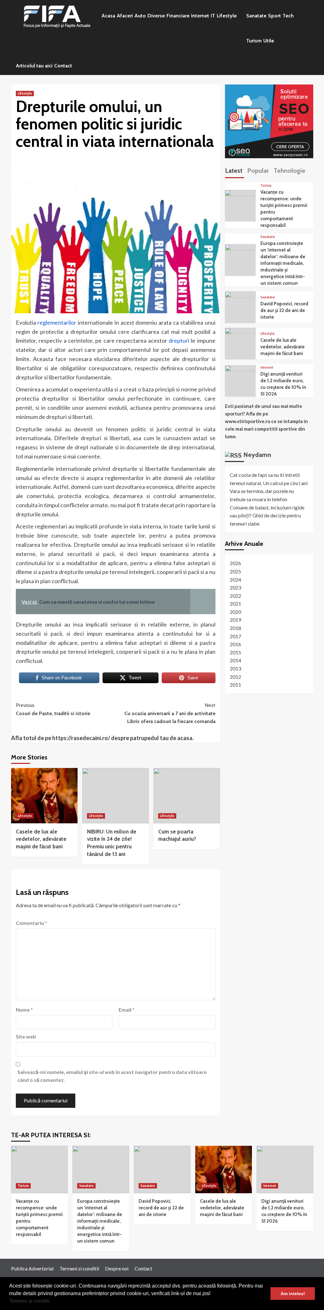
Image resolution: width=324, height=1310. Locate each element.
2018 (235, 628)
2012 (235, 677)
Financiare (178, 16)
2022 (235, 596)
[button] (52, 1302)
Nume (24, 1010)
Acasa (108, 16)
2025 (235, 571)
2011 (235, 685)
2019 (235, 620)
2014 (235, 660)
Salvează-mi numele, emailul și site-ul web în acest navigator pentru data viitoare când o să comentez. (112, 1076)
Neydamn (257, 454)
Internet (200, 16)
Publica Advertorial (32, 1268)
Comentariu (31, 923)
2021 (235, 604)
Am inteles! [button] (293, 1293)
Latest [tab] (233, 170)
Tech (288, 16)
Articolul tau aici (34, 66)
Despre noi (116, 1268)
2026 (235, 563)
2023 (235, 587)
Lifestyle (227, 16)
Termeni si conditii (29, 1301)
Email (126, 1010)
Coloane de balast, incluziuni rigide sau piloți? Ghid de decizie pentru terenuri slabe (267, 515)
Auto (140, 16)
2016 (235, 644)
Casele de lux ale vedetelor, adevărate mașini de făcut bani (41, 839)
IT (213, 16)
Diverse (156, 16)
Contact (63, 66)
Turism (254, 41)
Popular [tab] (258, 170)
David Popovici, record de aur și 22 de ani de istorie (284, 310)
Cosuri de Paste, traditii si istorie (53, 709)
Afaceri (125, 16)
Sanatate (256, 16)
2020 (235, 612)
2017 (235, 636)
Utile (268, 41)
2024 (235, 580)
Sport (274, 16)
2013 (235, 668)
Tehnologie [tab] (289, 170)
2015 (235, 652)
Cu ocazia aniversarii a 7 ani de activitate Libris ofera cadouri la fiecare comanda (169, 713)
